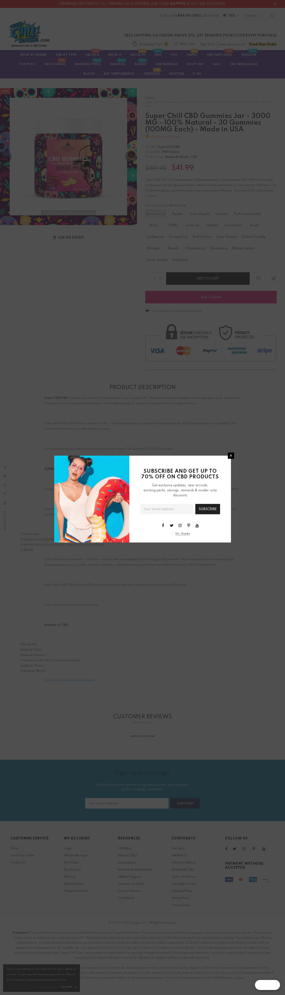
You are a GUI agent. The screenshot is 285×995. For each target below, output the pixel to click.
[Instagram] (180, 525)
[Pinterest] (188, 525)
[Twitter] (171, 525)
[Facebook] (163, 525)
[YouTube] (197, 525)
